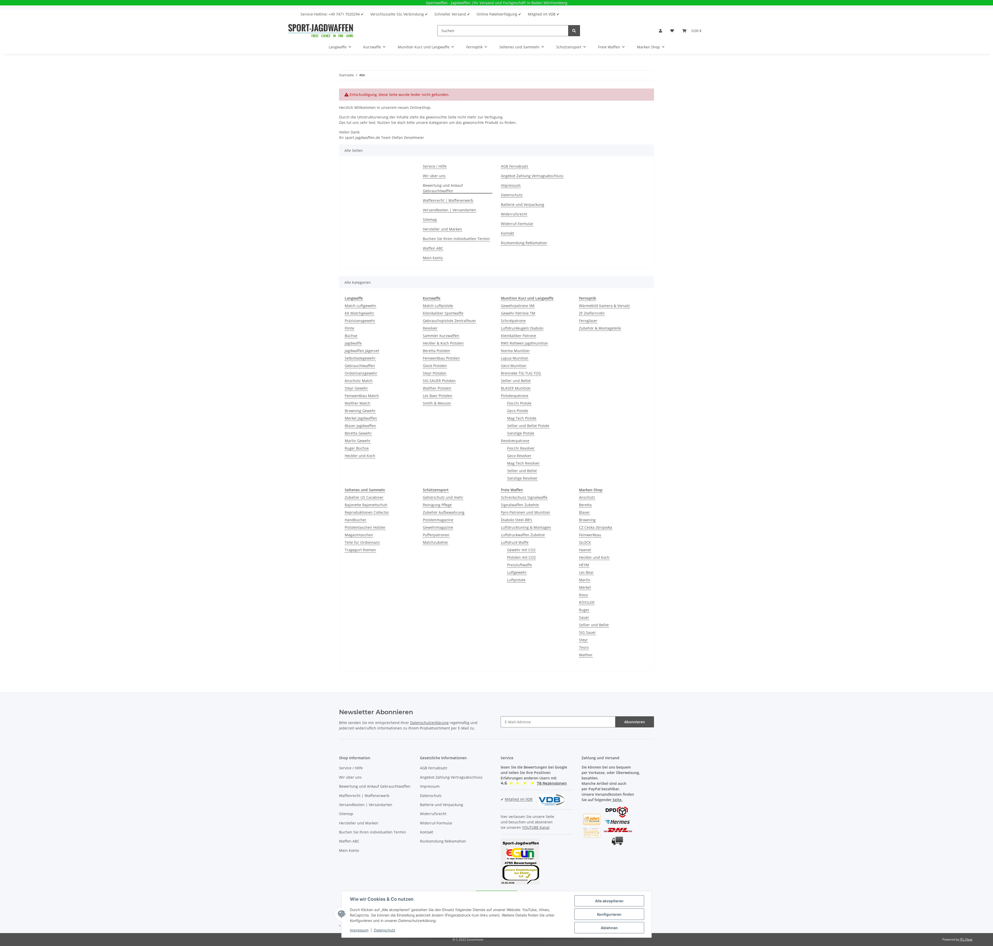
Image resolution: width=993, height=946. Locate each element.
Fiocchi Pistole (519, 403)
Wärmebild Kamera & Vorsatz (604, 305)
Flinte (349, 328)
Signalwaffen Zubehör (520, 504)
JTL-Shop (966, 939)
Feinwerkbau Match (362, 395)
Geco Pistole (517, 410)
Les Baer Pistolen (437, 395)
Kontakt (507, 233)
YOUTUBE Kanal (536, 827)
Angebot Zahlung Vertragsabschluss (532, 175)
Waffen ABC (433, 248)
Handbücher (355, 519)
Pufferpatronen (436, 534)
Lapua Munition (514, 358)
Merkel (585, 587)
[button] (660, 31)
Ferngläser (588, 320)
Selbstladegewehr (360, 358)
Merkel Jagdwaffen (361, 418)
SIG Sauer (587, 632)
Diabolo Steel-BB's (516, 519)
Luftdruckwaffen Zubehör (523, 534)
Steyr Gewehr (356, 388)
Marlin (584, 579)
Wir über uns (434, 175)
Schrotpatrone (513, 320)
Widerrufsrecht (514, 214)
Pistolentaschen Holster (365, 527)
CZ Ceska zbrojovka (595, 527)
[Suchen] (574, 30)
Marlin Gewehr (358, 440)
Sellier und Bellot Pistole (528, 425)
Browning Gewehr (360, 410)
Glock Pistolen (435, 365)
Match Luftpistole (438, 305)
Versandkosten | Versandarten (449, 209)
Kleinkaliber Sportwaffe (443, 313)
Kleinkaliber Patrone (518, 335)
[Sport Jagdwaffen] (320, 30)
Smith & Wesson (437, 403)
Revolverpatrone (515, 440)
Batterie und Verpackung (522, 204)
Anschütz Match (359, 380)
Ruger (584, 609)
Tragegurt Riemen (360, 549)
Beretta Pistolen (436, 350)
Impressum (511, 185)
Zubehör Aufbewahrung (443, 512)
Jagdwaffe (353, 343)
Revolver (430, 328)
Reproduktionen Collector (367, 512)
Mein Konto (433, 257)
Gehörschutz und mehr (443, 497)
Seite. (617, 799)
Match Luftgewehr (360, 305)
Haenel (585, 549)
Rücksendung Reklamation (524, 242)
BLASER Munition (516, 388)
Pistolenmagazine (438, 519)
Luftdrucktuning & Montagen (526, 527)
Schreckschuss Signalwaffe (524, 497)
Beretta (585, 504)
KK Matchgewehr (359, 313)
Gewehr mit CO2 (521, 549)
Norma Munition (515, 350)
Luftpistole (516, 579)
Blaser (584, 512)
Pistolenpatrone (514, 395)
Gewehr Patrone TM (518, 313)
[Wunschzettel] (672, 31)
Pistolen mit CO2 (521, 557)
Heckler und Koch (360, 455)
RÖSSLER (587, 602)
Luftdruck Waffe (515, 542)
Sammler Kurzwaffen (441, 335)
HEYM (584, 564)
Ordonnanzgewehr (361, 373)
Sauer (584, 617)
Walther (586, 654)
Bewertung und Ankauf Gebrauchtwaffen (443, 188)
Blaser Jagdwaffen (360, 425)
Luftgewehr (517, 572)
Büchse (351, 335)
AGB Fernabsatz (514, 166)
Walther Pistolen (437, 388)
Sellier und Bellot (516, 380)
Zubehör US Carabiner (364, 497)
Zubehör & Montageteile (600, 328)
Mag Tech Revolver (523, 463)
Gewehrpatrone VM (518, 305)
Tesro (584, 647)
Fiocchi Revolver (521, 448)
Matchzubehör (435, 542)
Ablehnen (609, 928)
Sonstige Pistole (520, 433)
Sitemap (430, 219)
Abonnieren (634, 721)
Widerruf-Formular (517, 223)
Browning (587, 519)
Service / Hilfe (435, 166)
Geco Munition (513, 365)
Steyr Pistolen (434, 373)
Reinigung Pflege (437, 504)
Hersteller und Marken (442, 229)
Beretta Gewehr (358, 433)
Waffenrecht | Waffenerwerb (448, 200)
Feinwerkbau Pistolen (441, 358)
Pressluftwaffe (519, 564)
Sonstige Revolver (522, 478)
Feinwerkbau (590, 534)
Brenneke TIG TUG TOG (521, 373)
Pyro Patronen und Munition (525, 512)
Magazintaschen (359, 534)
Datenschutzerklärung (429, 722)
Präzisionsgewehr (360, 320)
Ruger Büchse (357, 448)
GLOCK (585, 542)
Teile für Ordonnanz (362, 542)
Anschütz (587, 497)
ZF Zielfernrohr (592, 313)
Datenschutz (512, 194)
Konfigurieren (609, 914)
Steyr (583, 639)
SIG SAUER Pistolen (439, 380)
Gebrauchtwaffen (360, 365)
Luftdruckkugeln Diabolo (522, 328)
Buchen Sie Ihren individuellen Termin (456, 238)
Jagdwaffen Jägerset (362, 350)
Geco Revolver (519, 455)
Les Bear (586, 572)
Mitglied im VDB (518, 799)
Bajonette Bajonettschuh (366, 504)
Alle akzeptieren (609, 901)
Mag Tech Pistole (521, 418)
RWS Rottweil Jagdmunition (524, 343)
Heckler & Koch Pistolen (443, 343)
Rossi (583, 594)
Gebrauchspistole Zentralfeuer (449, 320)
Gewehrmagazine (438, 527)
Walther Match (357, 403)
